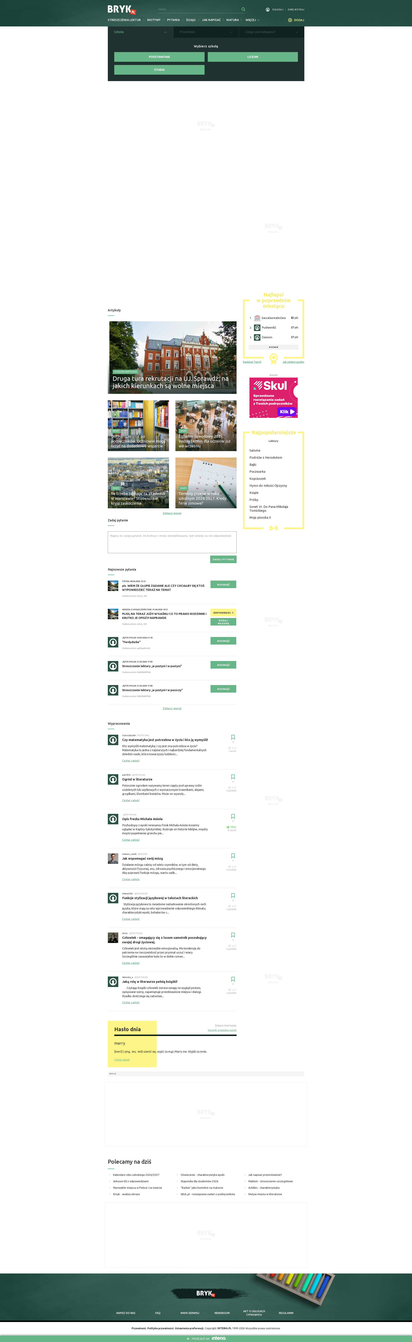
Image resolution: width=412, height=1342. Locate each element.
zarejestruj (296, 9)
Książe (253, 492)
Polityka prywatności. (160, 1328)
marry (119, 1043)
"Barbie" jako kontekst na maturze (202, 1187)
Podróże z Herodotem (265, 457)
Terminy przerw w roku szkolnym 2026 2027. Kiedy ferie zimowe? (202, 498)
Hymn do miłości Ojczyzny (268, 485)
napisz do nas (125, 1313)
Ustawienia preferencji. (189, 1328)
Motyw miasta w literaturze (265, 1194)
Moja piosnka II (260, 517)
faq (157, 1313)
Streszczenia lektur (124, 19)
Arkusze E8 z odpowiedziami (131, 1181)
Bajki (252, 464)
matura (232, 19)
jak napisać (211, 19)
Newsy (116, 431)
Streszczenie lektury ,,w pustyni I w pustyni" (152, 666)
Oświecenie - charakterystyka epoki (203, 1174)
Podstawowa (159, 56)
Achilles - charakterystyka (264, 1187)
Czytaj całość (122, 1059)
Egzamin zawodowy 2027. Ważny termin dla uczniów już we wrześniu (204, 441)
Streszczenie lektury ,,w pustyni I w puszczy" (152, 690)
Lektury (273, 440)
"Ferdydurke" (131, 642)
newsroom (222, 1313)
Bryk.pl (112, 1074)
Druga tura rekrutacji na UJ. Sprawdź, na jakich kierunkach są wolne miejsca (171, 382)
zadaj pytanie (223, 559)
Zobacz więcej (172, 513)
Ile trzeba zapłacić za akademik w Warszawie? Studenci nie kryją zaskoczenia (138, 498)
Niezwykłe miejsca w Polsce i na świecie (137, 1187)
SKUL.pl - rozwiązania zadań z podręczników (208, 1194)
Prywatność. (139, 1328)
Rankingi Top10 (252, 361)
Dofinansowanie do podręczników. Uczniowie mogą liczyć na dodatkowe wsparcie (138, 441)
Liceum (253, 56)
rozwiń (273, 347)
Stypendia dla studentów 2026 (199, 1181)
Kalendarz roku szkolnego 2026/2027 (136, 1174)
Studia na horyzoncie (125, 372)
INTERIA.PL (224, 1328)
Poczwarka (257, 471)
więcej (251, 19)
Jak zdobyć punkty (293, 361)
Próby (253, 500)
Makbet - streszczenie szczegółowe (270, 1181)
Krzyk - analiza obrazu (126, 1194)
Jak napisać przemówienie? (265, 1174)
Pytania (173, 19)
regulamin (286, 1313)
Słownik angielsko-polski (222, 1030)
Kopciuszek (257, 478)
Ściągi (191, 19)
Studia (159, 69)
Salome (254, 450)
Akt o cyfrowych (254, 1313)
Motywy (154, 19)
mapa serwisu (190, 1313)
